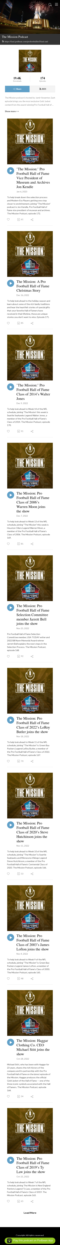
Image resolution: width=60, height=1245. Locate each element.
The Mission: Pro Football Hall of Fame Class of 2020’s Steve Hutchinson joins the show (32, 832)
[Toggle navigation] (56, 4)
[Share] (32, 219)
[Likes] (8, 219)
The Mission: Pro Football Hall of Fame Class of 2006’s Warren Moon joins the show (32, 502)
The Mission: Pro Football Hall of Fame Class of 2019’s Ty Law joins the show (32, 1165)
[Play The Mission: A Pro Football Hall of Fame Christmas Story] (10, 283)
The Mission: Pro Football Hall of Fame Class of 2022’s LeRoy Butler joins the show (33, 725)
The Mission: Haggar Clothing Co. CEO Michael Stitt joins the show (33, 1047)
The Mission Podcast (15, 37)
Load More (30, 1212)
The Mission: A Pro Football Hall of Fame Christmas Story (32, 286)
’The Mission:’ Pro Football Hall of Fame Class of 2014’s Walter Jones (33, 392)
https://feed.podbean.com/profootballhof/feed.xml (26, 41)
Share (18, 88)
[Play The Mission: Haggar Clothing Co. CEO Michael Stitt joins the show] (10, 1042)
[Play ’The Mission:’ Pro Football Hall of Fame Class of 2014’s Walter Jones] (10, 386)
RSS (44, 88)
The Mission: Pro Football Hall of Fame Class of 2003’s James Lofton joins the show (32, 942)
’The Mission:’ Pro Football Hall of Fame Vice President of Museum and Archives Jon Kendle (33, 178)
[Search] (50, 4)
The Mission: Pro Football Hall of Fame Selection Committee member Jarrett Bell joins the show (32, 615)
